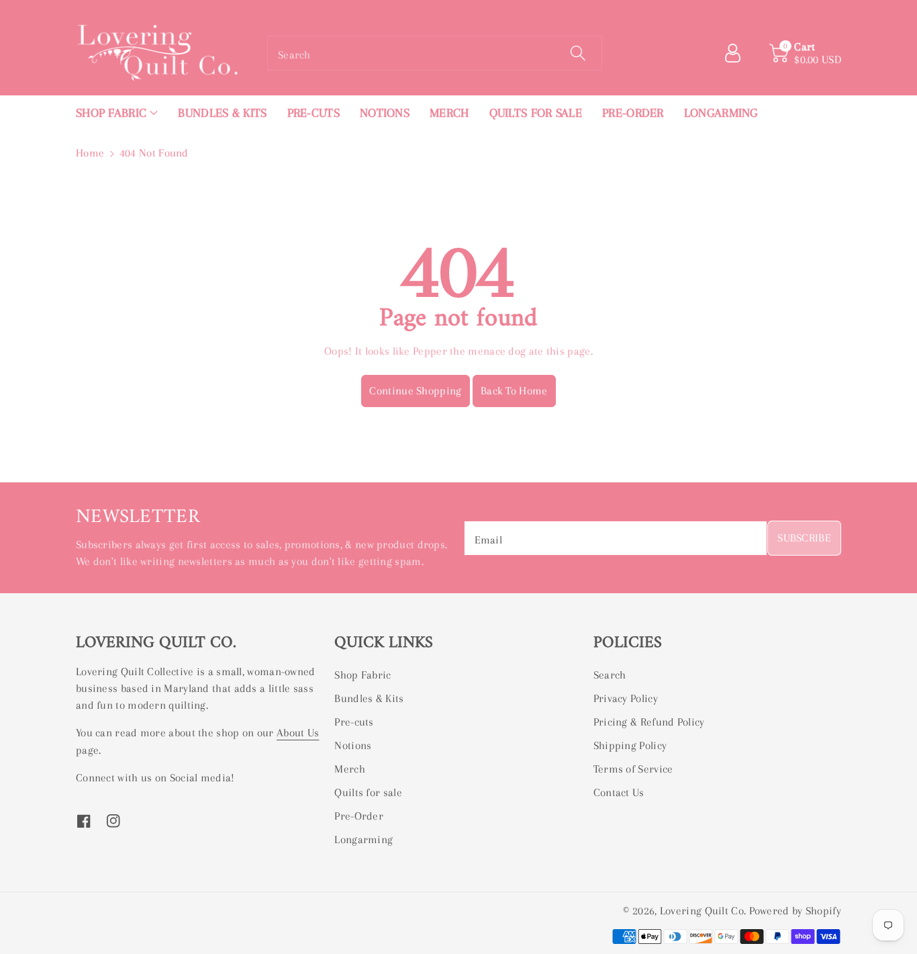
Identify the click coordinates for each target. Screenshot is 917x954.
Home (90, 152)
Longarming (363, 839)
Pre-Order (358, 816)
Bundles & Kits (368, 698)
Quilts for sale (368, 792)
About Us (298, 732)
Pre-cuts (353, 722)
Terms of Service (633, 769)
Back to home (514, 390)
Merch (349, 769)
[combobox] (434, 53)
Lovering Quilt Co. (703, 910)
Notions (352, 745)
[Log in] (738, 53)
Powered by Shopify (795, 910)
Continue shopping (415, 390)
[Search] (577, 53)
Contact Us (618, 792)
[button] (117, 113)
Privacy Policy (625, 698)
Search (609, 674)
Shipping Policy (630, 745)
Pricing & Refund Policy (649, 722)
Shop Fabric (362, 674)
